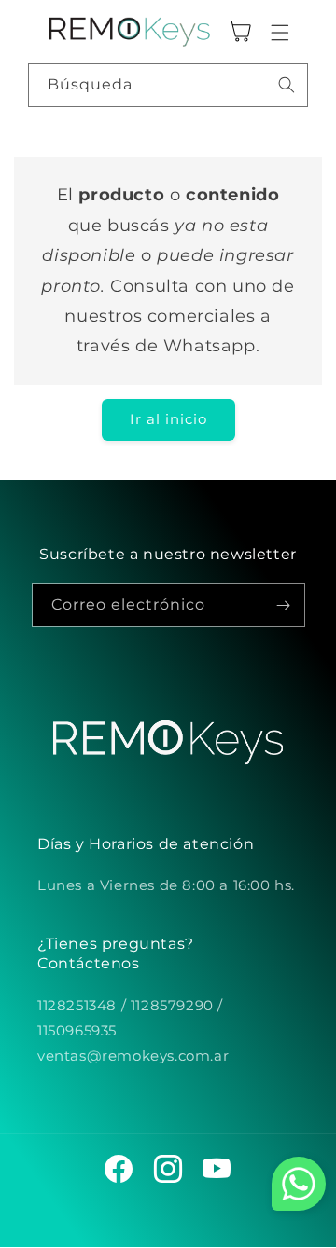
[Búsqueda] (286, 84)
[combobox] (168, 85)
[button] (280, 32)
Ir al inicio (168, 419)
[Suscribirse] (283, 605)
